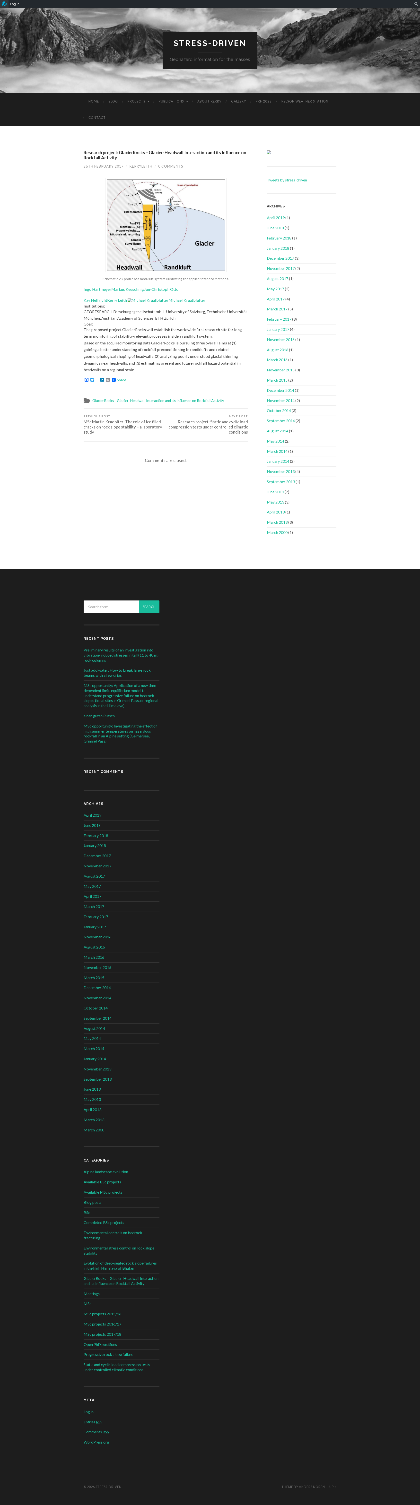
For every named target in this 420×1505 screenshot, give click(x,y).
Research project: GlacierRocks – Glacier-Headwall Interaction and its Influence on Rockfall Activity (165, 155)
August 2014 (277, 430)
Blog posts (93, 1202)
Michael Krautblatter (186, 300)
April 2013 (276, 512)
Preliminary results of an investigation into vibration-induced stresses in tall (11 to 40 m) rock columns (121, 655)
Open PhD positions (100, 1344)
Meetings (92, 1293)
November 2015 (281, 370)
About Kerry (209, 101)
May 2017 (275, 288)
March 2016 (277, 359)
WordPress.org (96, 1442)
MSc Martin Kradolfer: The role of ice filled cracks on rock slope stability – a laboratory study (123, 424)
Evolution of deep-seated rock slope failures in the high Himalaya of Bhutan (120, 1265)
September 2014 (281, 420)
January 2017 (278, 329)
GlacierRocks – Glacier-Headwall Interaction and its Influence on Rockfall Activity (121, 1281)
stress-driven (210, 43)
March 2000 (277, 532)
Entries (93, 1421)
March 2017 (277, 309)
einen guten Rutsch (99, 715)
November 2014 (281, 400)
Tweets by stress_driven (287, 180)
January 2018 (278, 248)
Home (93, 101)
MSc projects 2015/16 (102, 1313)
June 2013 (275, 491)
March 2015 (277, 380)
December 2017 (280, 258)
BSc (87, 1212)
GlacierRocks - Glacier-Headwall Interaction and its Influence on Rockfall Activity (158, 400)
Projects (136, 101)
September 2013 (281, 481)
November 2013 (281, 471)
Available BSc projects (102, 1182)
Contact (97, 118)
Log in (89, 1411)
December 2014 (280, 390)
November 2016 (281, 339)
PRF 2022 (264, 101)
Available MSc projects (103, 1192)
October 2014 (279, 410)
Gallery (238, 101)
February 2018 (279, 238)
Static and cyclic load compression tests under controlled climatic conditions (117, 1367)
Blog (113, 101)
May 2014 (275, 441)
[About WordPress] (4, 4)
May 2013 (275, 502)
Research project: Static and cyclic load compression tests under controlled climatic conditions (208, 424)
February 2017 (279, 319)
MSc (87, 1303)
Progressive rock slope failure (108, 1354)
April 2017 (276, 299)
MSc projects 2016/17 (102, 1324)
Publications (171, 101)
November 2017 (281, 268)
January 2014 (278, 461)
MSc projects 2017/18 (102, 1334)
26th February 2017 (103, 166)
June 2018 (275, 227)
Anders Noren (312, 1487)
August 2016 (277, 349)
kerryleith (140, 166)
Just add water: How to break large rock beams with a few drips (117, 672)
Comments (96, 1431)
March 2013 (277, 522)
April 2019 (276, 217)
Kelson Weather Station (304, 101)
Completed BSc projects (104, 1222)
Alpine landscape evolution (106, 1171)
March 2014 (277, 451)
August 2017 (277, 278)
